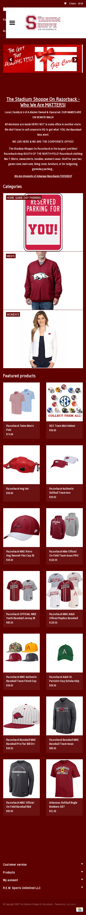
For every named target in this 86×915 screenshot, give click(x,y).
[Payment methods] (79, 909)
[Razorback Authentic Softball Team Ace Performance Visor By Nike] (64, 464)
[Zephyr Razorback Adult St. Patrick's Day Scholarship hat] (64, 653)
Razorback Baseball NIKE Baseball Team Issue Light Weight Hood (64, 742)
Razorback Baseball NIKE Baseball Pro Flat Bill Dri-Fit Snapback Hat (21, 742)
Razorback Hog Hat (17, 488)
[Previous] (11, 59)
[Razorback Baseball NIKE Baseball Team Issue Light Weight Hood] (64, 715)
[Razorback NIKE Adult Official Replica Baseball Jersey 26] (64, 590)
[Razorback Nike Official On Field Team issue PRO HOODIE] (64, 527)
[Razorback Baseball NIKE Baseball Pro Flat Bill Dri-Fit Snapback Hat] (21, 715)
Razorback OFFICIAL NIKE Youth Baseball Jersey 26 (21, 616)
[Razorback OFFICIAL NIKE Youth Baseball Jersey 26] (21, 590)
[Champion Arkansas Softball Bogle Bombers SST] (64, 778)
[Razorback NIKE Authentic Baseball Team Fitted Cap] (21, 653)
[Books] (43, 59)
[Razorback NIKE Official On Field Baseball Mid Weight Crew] (21, 778)
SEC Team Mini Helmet (62, 426)
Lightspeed (71, 904)
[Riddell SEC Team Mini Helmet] (64, 401)
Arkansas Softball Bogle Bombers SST (63, 804)
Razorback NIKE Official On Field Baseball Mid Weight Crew (20, 805)
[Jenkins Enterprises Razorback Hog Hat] (21, 464)
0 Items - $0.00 (76, 3)
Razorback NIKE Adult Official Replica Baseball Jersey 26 (63, 616)
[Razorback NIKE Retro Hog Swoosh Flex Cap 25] (21, 527)
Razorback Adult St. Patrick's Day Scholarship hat (64, 679)
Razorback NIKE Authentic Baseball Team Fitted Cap (21, 679)
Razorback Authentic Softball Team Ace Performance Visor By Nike (64, 491)
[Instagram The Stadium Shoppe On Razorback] (57, 846)
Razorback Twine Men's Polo (20, 428)
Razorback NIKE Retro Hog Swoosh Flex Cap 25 (20, 553)
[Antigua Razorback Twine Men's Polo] (21, 401)
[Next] (75, 59)
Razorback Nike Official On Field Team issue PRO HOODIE (64, 553)
